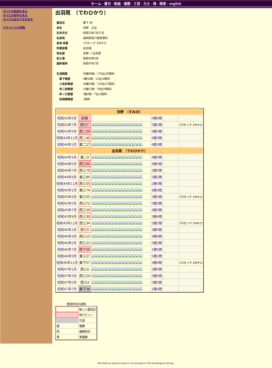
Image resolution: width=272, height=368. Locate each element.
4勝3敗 (157, 131)
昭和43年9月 (67, 131)
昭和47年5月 (67, 282)
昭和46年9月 (67, 255)
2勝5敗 (157, 170)
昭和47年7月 (67, 288)
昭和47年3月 (67, 275)
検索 (162, 3)
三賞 (136, 3)
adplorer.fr (143, 363)
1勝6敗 (157, 249)
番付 (107, 3)
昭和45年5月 (67, 203)
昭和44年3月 (67, 157)
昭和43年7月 (67, 124)
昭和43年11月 (67, 137)
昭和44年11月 (67, 183)
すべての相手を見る (15, 15)
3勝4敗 (157, 216)
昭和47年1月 (67, 269)
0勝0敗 (157, 117)
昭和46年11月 (67, 262)
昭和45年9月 (67, 216)
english (175, 3)
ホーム (96, 3)
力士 (146, 3)
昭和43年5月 (67, 117)
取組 (117, 3)
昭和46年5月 (67, 242)
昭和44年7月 (67, 170)
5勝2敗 (157, 124)
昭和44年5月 (67, 163)
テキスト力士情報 (14, 27)
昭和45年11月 (67, 222)
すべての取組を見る (15, 11)
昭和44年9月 (67, 176)
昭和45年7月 (67, 209)
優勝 (127, 3)
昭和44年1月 (67, 144)
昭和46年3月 (67, 236)
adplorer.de (127, 363)
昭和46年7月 (67, 249)
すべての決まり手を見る (18, 19)
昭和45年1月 (67, 189)
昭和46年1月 (67, 229)
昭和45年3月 (67, 196)
